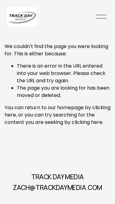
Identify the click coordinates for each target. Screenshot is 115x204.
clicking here (87, 122)
